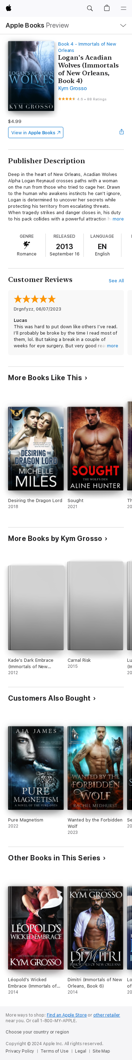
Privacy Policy (20, 1051)
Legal (80, 1051)
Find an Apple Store (67, 1015)
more (118, 219)
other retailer (106, 1015)
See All (116, 280)
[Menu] (123, 8)
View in (33, 132)
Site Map (101, 1051)
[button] (89, 8)
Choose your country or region (37, 1032)
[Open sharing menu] (122, 132)
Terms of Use (54, 1051)
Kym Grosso (72, 88)
